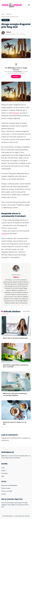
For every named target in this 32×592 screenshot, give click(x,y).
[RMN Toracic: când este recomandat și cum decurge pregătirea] (16, 381)
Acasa (3, 468)
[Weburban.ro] (11, 5)
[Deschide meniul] (29, 5)
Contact (3, 494)
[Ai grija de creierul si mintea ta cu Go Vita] (16, 410)
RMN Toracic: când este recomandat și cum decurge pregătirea (15, 394)
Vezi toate (26, 311)
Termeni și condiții (6, 491)
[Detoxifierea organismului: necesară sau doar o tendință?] (16, 353)
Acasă (3, 14)
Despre (3, 470)
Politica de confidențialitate (9, 485)
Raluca (8, 32)
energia (4, 233)
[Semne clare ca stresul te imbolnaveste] (16, 326)
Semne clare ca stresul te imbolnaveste (15, 338)
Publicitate (4, 473)
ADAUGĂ (16, 76)
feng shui (16, 113)
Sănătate (8, 14)
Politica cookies (5, 488)
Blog (2, 476)
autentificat (13, 438)
